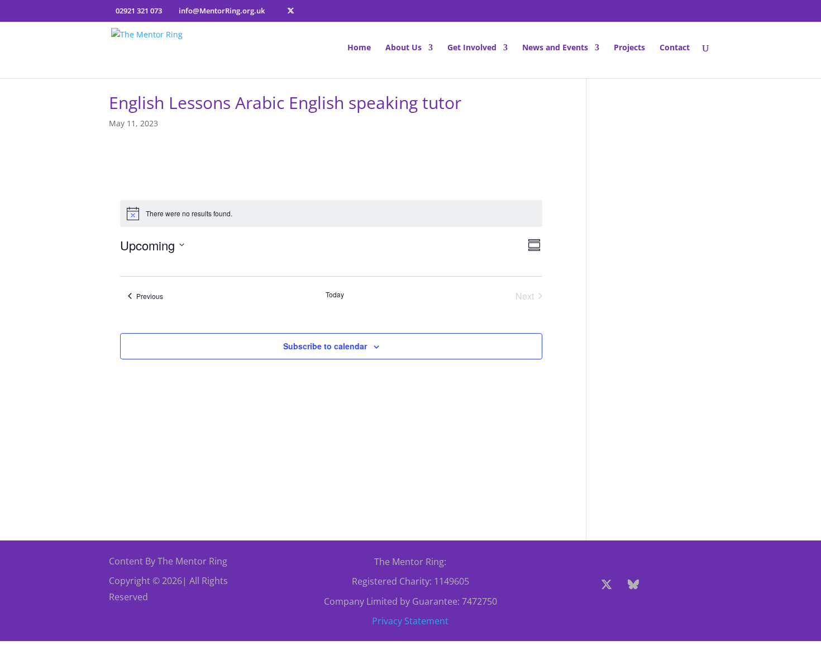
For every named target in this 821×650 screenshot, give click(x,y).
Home (359, 48)
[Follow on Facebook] (580, 584)
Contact (675, 48)
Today (335, 294)
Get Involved (472, 48)
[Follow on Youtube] (687, 584)
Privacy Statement (410, 621)
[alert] (331, 213)
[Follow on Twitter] (606, 584)
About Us (403, 48)
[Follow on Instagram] (660, 584)
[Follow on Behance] (633, 584)
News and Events (555, 48)
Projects (629, 48)
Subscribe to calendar (325, 346)
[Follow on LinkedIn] (635, 611)
